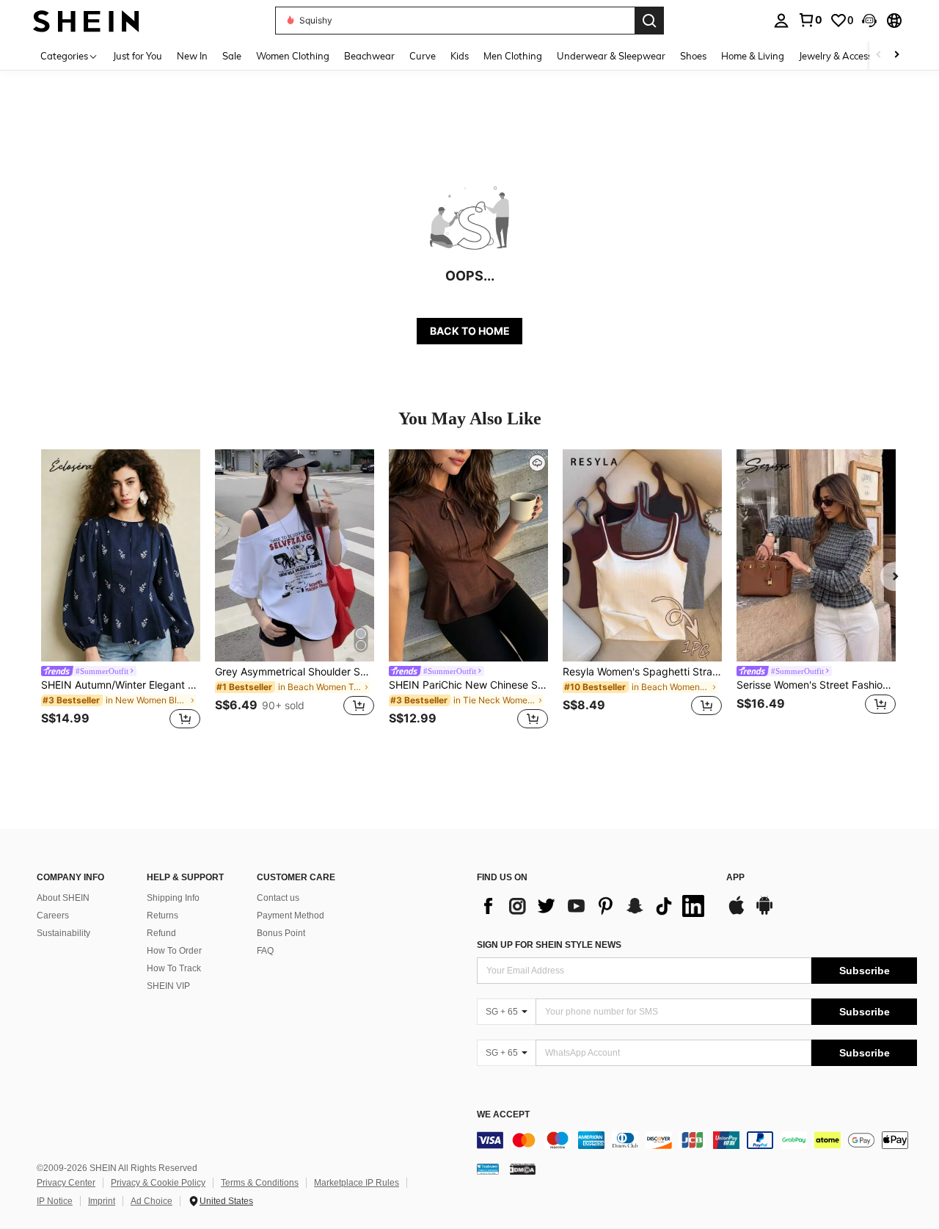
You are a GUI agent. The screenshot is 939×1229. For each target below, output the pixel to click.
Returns (162, 915)
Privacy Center (66, 1183)
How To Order (174, 951)
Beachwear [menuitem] (369, 56)
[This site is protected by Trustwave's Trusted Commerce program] (488, 1169)
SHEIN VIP (168, 986)
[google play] (764, 912)
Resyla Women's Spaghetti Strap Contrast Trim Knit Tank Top (642, 672)
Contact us (278, 898)
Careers (53, 915)
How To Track (174, 968)
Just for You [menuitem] (137, 56)
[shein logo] (86, 20)
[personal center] (781, 20)
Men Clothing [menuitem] (512, 56)
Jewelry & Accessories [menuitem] (846, 56)
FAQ (265, 951)
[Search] (649, 21)
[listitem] (120, 591)
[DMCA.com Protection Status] (523, 1169)
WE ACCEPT (503, 1115)
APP (735, 877)
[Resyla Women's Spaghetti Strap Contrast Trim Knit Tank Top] (642, 555)
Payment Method (290, 915)
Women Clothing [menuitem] (292, 56)
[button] (869, 20)
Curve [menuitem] (422, 56)
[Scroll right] (896, 55)
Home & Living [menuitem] (752, 56)
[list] (594, 906)
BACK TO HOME (470, 331)
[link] (809, 20)
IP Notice (55, 1201)
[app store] (736, 912)
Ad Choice (151, 1201)
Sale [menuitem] (231, 56)
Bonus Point (281, 933)
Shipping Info (173, 898)
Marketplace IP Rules (356, 1183)
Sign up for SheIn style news (549, 945)
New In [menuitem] (192, 56)
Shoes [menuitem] (693, 56)
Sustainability (63, 933)
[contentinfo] (697, 1140)
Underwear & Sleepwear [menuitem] (611, 56)
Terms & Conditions (260, 1183)
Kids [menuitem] (459, 56)
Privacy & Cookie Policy (158, 1183)
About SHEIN (63, 898)
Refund (161, 933)
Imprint (101, 1201)
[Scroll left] (879, 55)
